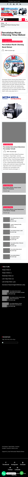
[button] (20, 19)
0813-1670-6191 (11, 424)
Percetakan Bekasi (6, 39)
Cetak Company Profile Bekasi (16, 225)
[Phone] (4, 473)
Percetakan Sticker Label (17, 230)
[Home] (2, 19)
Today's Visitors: (6, 272)
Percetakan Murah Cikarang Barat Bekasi (12, 41)
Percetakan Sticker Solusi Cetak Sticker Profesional (12, 188)
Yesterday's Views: (7, 275)
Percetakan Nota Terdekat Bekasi (17, 219)
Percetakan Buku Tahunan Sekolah (17, 243)
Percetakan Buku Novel (16, 249)
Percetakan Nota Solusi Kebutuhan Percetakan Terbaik (17, 292)
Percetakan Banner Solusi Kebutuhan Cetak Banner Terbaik (13, 210)
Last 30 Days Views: (7, 281)
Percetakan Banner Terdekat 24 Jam (15, 237)
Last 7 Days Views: (7, 278)
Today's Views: (6, 269)
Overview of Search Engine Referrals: (12, 284)
